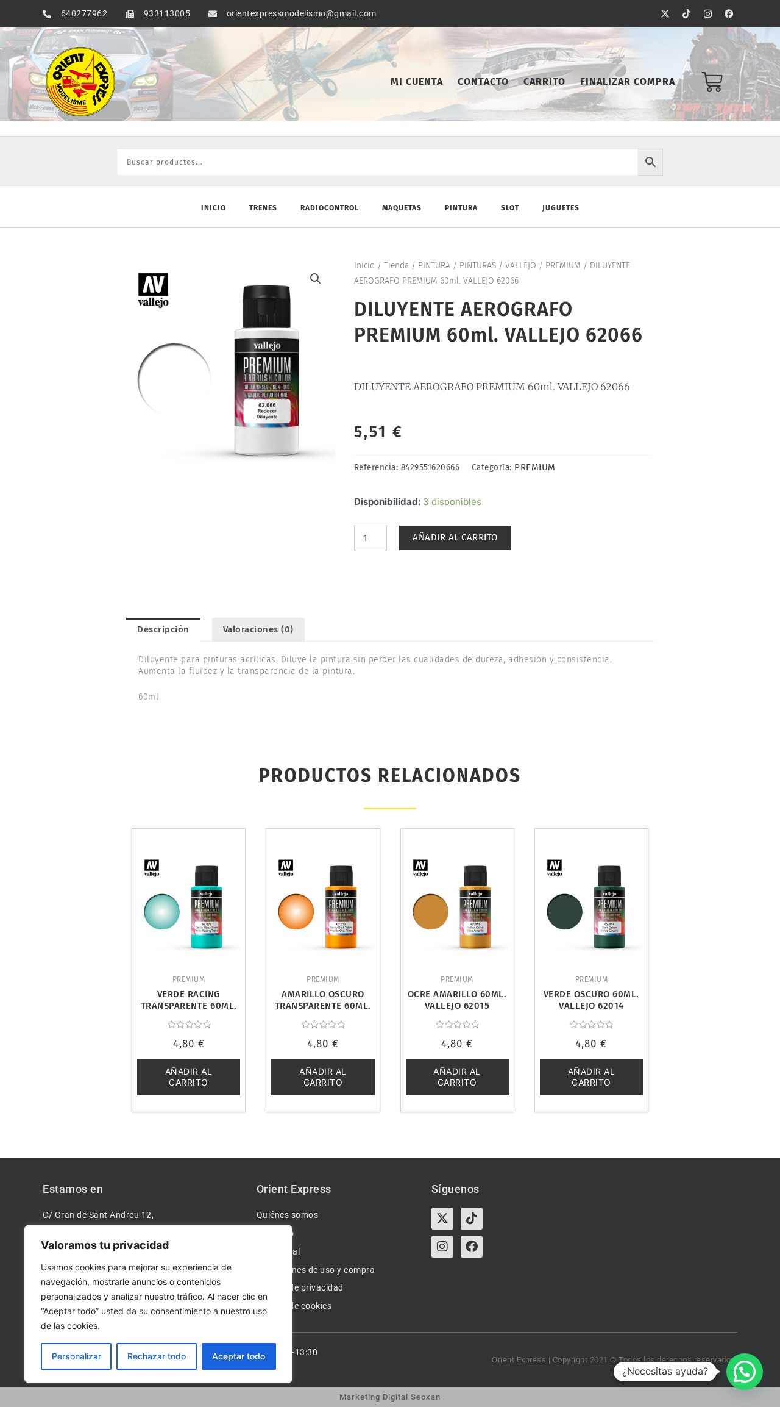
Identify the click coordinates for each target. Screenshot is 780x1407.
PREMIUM (563, 265)
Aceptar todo (238, 1356)
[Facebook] (472, 1247)
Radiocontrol (329, 208)
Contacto (483, 81)
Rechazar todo (156, 1356)
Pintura (461, 208)
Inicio (213, 208)
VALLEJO (520, 265)
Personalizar (76, 1356)
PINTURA (434, 265)
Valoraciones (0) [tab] (258, 629)
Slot (510, 208)
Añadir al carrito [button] (189, 1076)
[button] (316, 279)
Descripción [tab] (163, 629)
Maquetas (402, 208)
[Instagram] (442, 1247)
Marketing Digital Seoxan (390, 1397)
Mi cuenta (417, 81)
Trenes (263, 208)
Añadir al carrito (455, 537)
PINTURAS (477, 265)
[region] (158, 1304)
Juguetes (561, 208)
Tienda (396, 265)
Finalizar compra (627, 81)
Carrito (544, 81)
